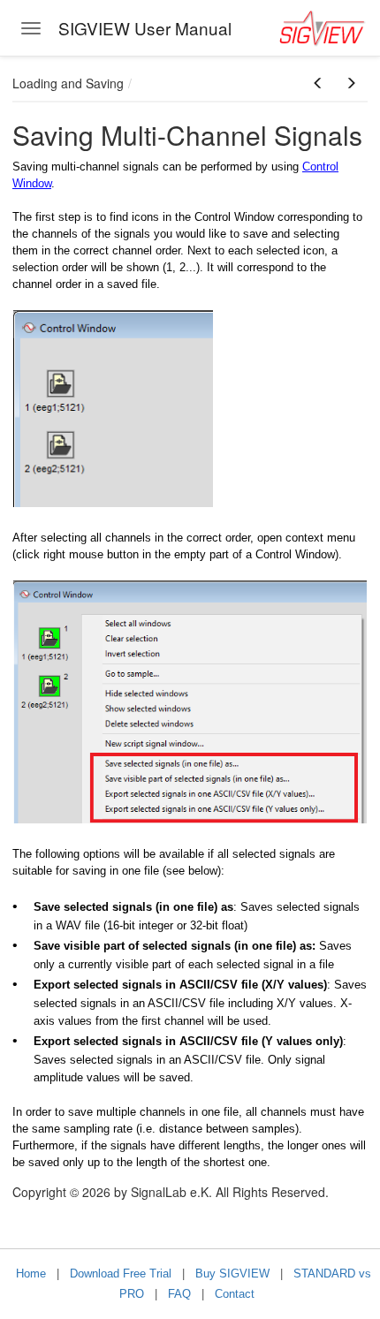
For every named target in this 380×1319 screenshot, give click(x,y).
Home (31, 1273)
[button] (318, 83)
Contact (235, 1293)
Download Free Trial (120, 1273)
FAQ (179, 1293)
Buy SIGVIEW (232, 1273)
